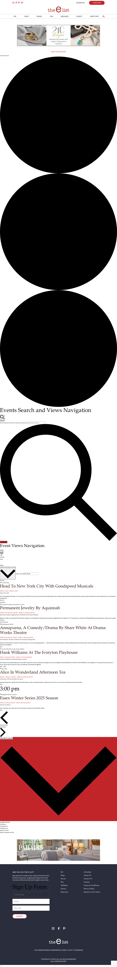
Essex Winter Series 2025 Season (29, 698)
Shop (63, 875)
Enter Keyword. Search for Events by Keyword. (13, 423)
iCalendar (3, 824)
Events (63, 889)
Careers (87, 882)
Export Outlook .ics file (7, 832)
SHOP (26, 16)
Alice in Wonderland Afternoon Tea (32, 672)
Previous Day (4, 725)
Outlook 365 (4, 826)
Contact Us (88, 879)
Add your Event (58, 52)
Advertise (87, 872)
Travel (63, 879)
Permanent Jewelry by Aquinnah (30, 607)
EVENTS (79, 16)
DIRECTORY (94, 16)
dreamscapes (60, 961)
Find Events (3, 542)
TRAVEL (39, 16)
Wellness (64, 885)
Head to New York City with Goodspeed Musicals (46, 586)
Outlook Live (4, 828)
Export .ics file (4, 830)
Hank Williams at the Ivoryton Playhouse (39, 652)
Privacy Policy (89, 889)
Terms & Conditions (91, 885)
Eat (62, 872)
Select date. (19, 573)
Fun (62, 882)
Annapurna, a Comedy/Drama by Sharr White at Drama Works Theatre (53, 630)
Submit (19, 916)
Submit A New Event (92, 892)
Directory (64, 892)
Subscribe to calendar (6, 738)
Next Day (3, 727)
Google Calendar (5, 822)
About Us (87, 875)
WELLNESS (65, 16)
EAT (15, 16)
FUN (51, 16)
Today (2, 565)
